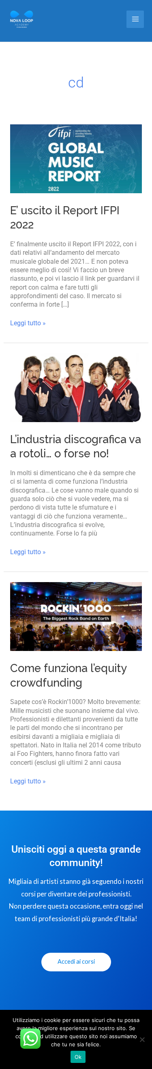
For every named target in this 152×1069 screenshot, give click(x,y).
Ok (78, 1057)
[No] (142, 1039)
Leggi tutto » (28, 323)
